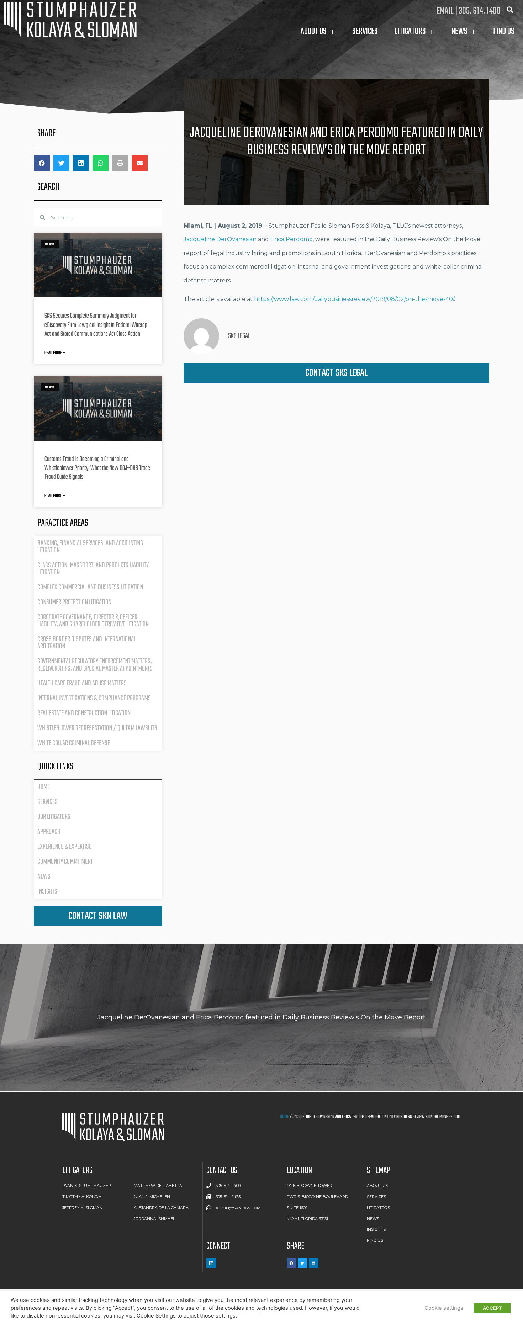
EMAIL (445, 11)
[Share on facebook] (42, 163)
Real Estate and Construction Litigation (84, 713)
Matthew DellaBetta (158, 1185)
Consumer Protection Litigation (74, 602)
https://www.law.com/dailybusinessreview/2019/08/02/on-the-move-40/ (354, 299)
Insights (47, 891)
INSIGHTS (376, 1229)
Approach (48, 832)
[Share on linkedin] (81, 163)
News (44, 877)
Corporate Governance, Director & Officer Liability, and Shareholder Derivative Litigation (93, 620)
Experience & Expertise (64, 847)
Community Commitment (65, 862)
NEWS (373, 1218)
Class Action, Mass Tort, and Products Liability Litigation (93, 569)
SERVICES (364, 31)
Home (43, 787)
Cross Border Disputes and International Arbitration (86, 643)
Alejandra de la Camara (161, 1207)
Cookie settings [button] (443, 1308)
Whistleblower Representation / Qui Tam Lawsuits (97, 728)
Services (47, 802)
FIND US (503, 31)
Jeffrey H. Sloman (82, 1207)
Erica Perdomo (291, 239)
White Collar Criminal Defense (73, 743)
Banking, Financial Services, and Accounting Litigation (90, 546)
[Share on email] (140, 163)
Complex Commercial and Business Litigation (90, 587)
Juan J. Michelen (152, 1196)
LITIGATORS (410, 31)
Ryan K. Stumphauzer (86, 1185)
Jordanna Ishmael (154, 1218)
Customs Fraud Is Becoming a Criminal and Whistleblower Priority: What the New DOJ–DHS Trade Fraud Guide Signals (97, 468)
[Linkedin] (211, 1263)
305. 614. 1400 (480, 11)
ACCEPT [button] (492, 1308)
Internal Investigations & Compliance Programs (94, 698)
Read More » (54, 352)
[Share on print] (120, 163)
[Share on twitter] (61, 163)
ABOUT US (377, 1185)
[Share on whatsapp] (101, 163)
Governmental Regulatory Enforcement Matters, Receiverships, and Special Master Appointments (95, 665)
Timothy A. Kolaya (81, 1196)
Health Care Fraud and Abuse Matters (82, 683)
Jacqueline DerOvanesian (220, 239)
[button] (98, 916)
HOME (284, 1116)
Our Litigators (53, 817)
